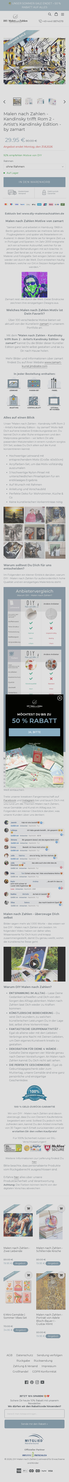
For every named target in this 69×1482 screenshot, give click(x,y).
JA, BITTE (34, 732)
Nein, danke (34, 743)
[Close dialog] (60, 698)
